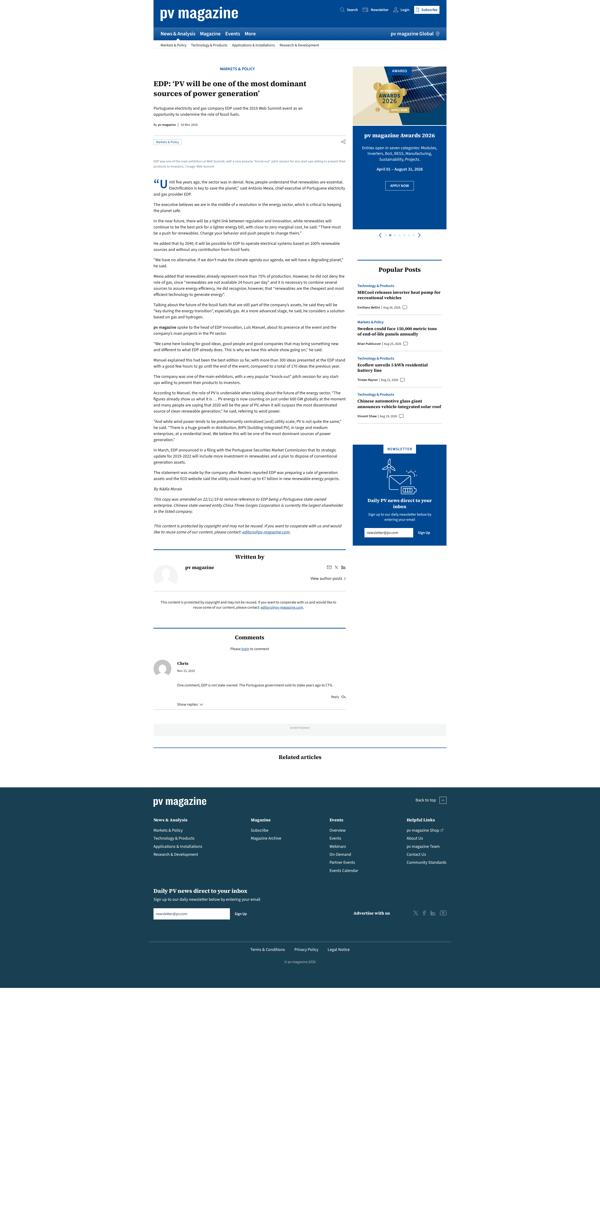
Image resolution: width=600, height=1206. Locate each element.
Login (405, 9)
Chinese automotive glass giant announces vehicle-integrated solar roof (399, 403)
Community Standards (426, 862)
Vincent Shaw (367, 416)
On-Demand (340, 854)
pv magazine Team (423, 846)
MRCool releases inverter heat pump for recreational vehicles (399, 295)
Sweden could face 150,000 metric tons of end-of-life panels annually (397, 331)
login (245, 648)
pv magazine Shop (423, 830)
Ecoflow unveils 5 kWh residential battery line (392, 367)
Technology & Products (209, 45)
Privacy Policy (306, 950)
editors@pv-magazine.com (265, 532)
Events (232, 33)
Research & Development (299, 45)
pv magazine (167, 125)
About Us (415, 838)
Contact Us (416, 854)
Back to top (426, 800)
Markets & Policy (173, 45)
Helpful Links (421, 820)
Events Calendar (344, 871)
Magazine (210, 33)
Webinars (338, 846)
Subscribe (259, 830)
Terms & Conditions (267, 950)
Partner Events (342, 862)
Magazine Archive (266, 838)
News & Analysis (178, 33)
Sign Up (424, 532)
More (250, 33)
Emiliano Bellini (368, 307)
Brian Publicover (369, 344)
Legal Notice (339, 950)
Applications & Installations (253, 45)
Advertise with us (371, 913)
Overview (338, 830)
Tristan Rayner (367, 380)
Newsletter (380, 9)
